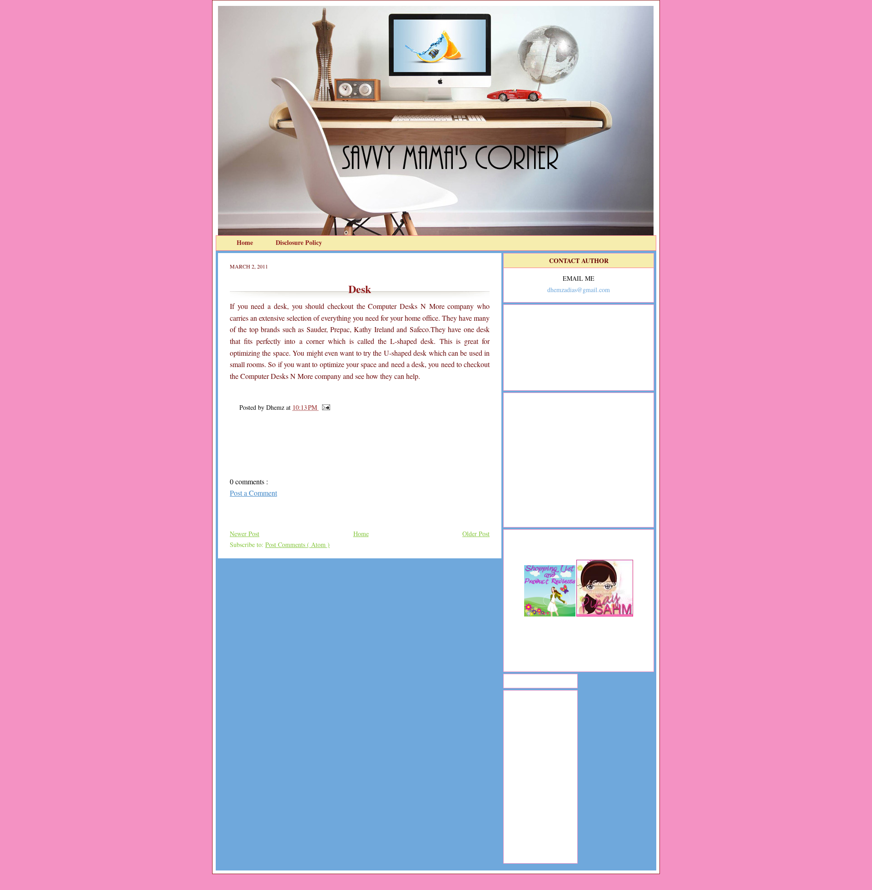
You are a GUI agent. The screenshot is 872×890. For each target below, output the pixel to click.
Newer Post (244, 533)
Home (246, 242)
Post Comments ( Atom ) (297, 544)
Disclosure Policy (299, 242)
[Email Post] (324, 407)
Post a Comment (253, 492)
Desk (359, 289)
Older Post (476, 533)
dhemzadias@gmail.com (578, 289)
